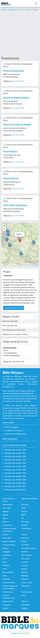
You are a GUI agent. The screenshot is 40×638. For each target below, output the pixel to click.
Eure (21, 10)
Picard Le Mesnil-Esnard (16, 97)
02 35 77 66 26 (18, 135)
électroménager (9, 541)
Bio (22, 518)
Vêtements (25, 605)
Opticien (24, 579)
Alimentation (8, 504)
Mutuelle (6, 579)
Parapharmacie (9, 582)
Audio (23, 508)
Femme (6, 548)
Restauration (8, 592)
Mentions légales (11, 427)
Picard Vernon (11, 178)
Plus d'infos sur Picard (13, 308)
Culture (24, 534)
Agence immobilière (29, 498)
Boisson (6, 521)
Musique (24, 575)
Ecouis (28, 10)
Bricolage (25, 521)
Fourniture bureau (28, 548)
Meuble (24, 572)
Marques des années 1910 (15, 453)
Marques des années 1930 (15, 460)
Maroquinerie (8, 572)
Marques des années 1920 (15, 456)
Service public (26, 592)
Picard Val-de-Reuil (13, 70)
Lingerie (24, 562)
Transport (7, 605)
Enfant (24, 541)
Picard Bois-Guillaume (15, 205)
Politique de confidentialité (15, 434)
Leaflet (25, 265)
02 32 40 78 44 (18, 81)
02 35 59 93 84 (18, 215)
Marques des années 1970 (15, 473)
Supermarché (8, 601)
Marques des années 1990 (15, 479)
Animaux (24, 504)
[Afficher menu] (36, 3)
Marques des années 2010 (15, 486)
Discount (25, 538)
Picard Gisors (10, 151)
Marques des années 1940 (15, 463)
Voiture (6, 608)
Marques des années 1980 (15, 476)
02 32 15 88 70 (18, 162)
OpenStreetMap (33, 265)
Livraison (6, 565)
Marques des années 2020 (15, 489)
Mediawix (15, 633)
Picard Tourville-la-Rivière (17, 124)
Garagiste (6, 551)
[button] (9, 245)
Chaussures (7, 525)
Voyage (24, 608)
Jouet (5, 562)
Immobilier (7, 555)
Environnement (9, 545)
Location (24, 565)
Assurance (7, 508)
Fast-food (25, 545)
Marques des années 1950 (15, 466)
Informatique (26, 555)
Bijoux (5, 518)
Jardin (5, 558)
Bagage (6, 511)
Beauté (5, 515)
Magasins (13, 10)
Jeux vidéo (25, 558)
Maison (24, 569)
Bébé (23, 515)
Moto (5, 575)
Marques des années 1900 (15, 450)
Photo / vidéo (26, 582)
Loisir (5, 569)
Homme (24, 551)
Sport (23, 595)
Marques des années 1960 (15, 470)
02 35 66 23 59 (18, 108)
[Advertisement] (20, 35)
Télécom (24, 601)
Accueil (4, 10)
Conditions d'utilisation (14, 430)
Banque (24, 511)
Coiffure (24, 525)
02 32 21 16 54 (18, 189)
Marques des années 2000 (15, 483)
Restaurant (25, 586)
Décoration (7, 538)
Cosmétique (26, 528)
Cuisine (5, 534)
